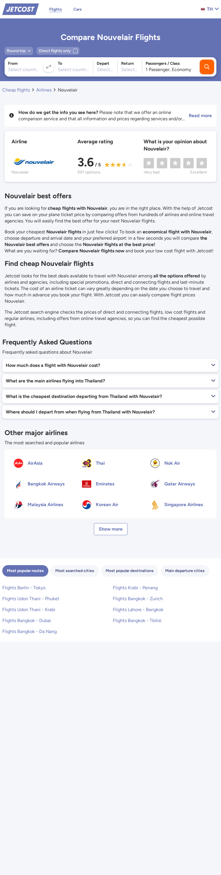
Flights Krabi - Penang (135, 587)
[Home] (20, 9)
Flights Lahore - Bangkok (138, 609)
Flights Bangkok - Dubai (26, 620)
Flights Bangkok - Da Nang (29, 631)
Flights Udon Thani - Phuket (30, 598)
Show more (111, 529)
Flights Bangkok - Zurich (138, 598)
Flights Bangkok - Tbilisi (137, 620)
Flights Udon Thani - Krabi (28, 609)
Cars (77, 9)
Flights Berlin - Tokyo (23, 587)
